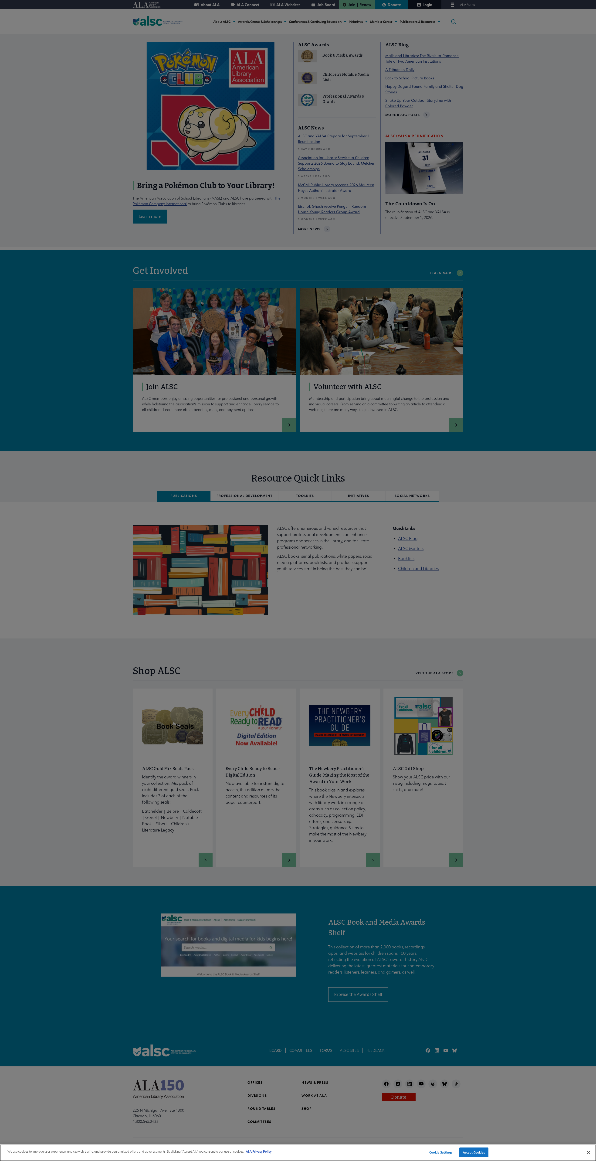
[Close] (588, 1152)
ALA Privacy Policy (258, 1151)
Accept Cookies (474, 1152)
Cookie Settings (440, 1152)
